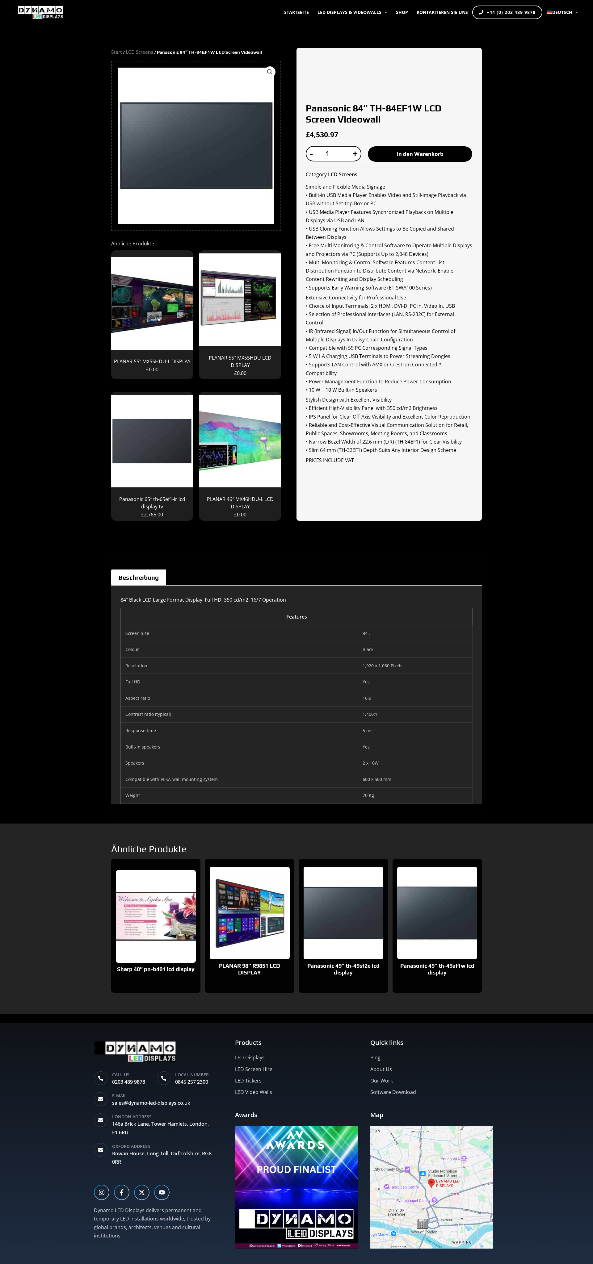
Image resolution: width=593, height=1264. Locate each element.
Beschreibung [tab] (139, 577)
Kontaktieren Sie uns (442, 12)
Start (116, 52)
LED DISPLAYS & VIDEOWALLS (349, 12)
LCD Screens (139, 52)
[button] (384, 12)
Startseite (296, 12)
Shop (402, 12)
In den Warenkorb (420, 154)
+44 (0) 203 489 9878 (511, 12)
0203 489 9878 (128, 1081)
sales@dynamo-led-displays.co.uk (151, 1102)
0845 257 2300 (191, 1081)
